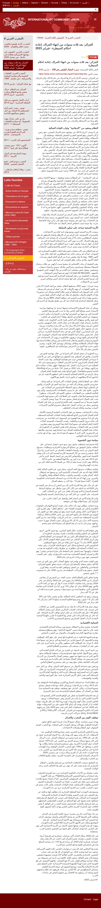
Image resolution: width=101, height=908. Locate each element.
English (16, 2)
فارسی (16, 5)
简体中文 (6, 5)
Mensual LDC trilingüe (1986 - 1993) (15, 243)
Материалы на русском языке (16, 230)
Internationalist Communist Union (53, 19)
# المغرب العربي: (73, 37)
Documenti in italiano (15, 201)
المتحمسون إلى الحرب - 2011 (17, 139)
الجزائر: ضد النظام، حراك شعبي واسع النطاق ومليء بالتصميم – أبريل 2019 (15, 92)
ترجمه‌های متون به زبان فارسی (15, 270)
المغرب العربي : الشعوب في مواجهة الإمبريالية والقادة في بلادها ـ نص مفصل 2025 (16, 54)
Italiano (25, 2)
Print (92, 57)
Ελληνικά (74, 2)
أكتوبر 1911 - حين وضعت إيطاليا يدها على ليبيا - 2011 (16, 146)
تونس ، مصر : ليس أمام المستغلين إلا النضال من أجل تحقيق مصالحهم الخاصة (16, 110)
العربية (84, 2)
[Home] (14, 23)
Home (40, 37)
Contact (87, 899)
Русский (54, 2)
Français (6, 2)
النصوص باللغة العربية (14, 257)
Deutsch (44, 2)
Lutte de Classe (12, 185)
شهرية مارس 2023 (59, 69)
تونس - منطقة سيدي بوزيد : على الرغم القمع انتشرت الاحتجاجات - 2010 (16, 132)
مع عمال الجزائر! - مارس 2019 (17, 83)
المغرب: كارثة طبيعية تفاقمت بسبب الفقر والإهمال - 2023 (17, 45)
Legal (95, 899)
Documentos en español (16, 207)
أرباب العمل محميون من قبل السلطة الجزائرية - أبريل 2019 (17, 101)
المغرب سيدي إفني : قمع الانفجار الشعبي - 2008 (15, 162)
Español (34, 2)
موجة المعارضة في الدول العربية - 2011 (15, 154)
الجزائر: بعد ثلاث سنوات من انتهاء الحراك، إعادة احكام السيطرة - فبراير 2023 (16, 65)
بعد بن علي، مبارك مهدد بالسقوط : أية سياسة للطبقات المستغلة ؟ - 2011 (17, 121)
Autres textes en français (16, 190)
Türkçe (64, 2)
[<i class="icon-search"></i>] (95, 10)
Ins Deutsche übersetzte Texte (16, 222)
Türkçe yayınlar (12, 236)
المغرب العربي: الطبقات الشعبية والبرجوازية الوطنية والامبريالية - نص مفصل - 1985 (17, 76)
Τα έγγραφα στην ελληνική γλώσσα (14, 251)
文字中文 (9, 263)
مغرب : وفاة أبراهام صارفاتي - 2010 (17, 170)
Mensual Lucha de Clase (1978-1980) (16, 214)
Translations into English (17, 196)
